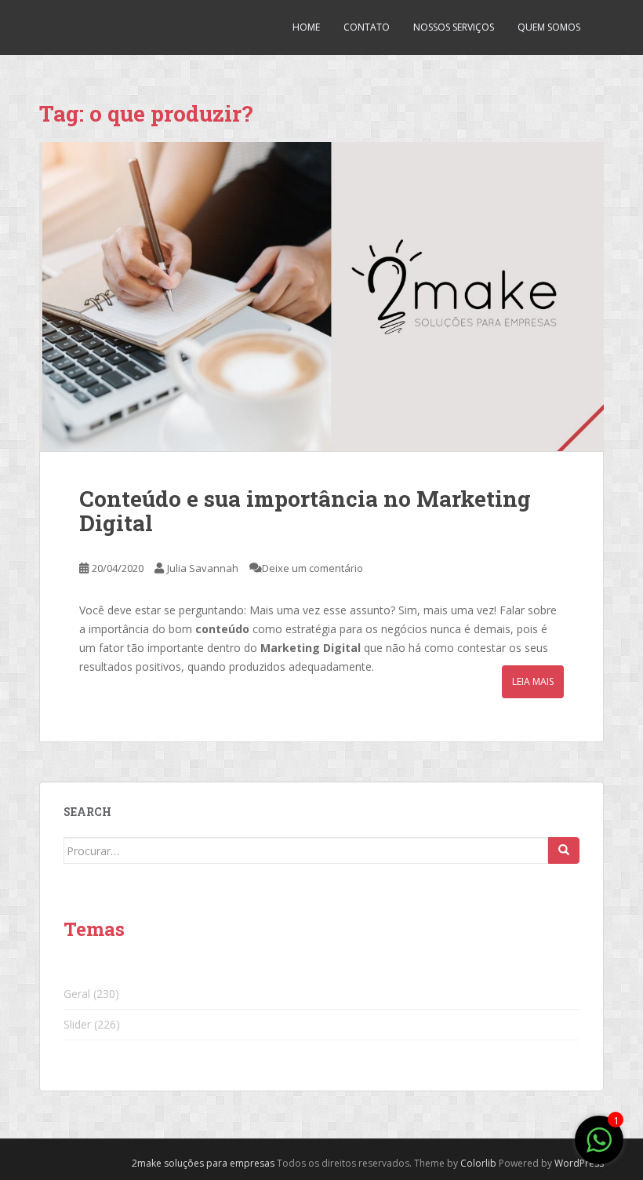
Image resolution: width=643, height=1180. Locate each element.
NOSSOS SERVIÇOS (453, 27)
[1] (599, 1148)
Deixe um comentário (312, 568)
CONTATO (366, 27)
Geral (77, 993)
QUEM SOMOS (549, 27)
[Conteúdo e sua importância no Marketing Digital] (321, 296)
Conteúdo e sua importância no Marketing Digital (305, 510)
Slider (77, 1024)
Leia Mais (533, 681)
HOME (306, 27)
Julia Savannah (202, 568)
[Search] (563, 850)
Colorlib (478, 1163)
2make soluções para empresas (203, 1163)
